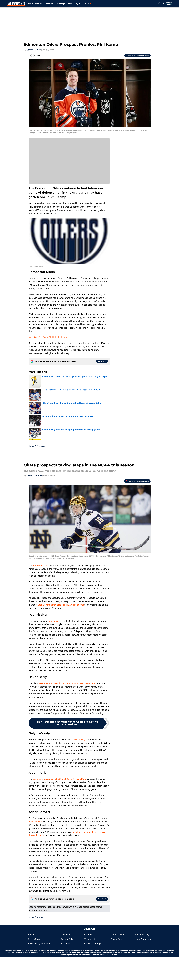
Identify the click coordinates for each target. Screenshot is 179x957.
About (31, 934)
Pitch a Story (34, 939)
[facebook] (163, 3)
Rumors (38, 4)
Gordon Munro (34, 475)
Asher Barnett (35, 821)
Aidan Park (80, 779)
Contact (88, 934)
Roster (70, 4)
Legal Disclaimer (143, 939)
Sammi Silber (34, 50)
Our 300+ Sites (118, 934)
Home (31, 446)
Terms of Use (90, 939)
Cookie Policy (117, 939)
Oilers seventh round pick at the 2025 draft (53, 779)
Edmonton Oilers (41, 565)
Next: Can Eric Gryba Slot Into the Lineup (48, 337)
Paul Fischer (54, 621)
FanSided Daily (142, 934)
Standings (60, 4)
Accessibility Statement (39, 943)
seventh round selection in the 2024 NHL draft (61, 683)
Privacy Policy (67, 939)
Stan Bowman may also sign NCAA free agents (61, 604)
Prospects (41, 446)
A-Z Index (65, 943)
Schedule (49, 4)
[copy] (43, 55)
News (30, 4)
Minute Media (15, 950)
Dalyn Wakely (79, 739)
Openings (65, 934)
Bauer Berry (90, 683)
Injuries (79, 4)
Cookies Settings (92, 943)
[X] (159, 3)
